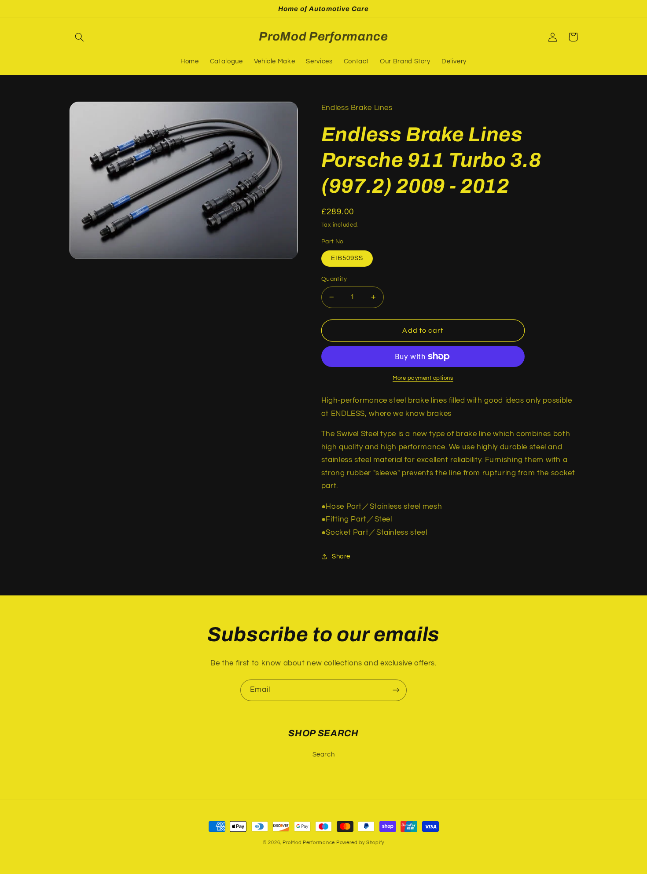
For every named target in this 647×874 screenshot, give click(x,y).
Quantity (334, 279)
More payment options (423, 378)
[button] (80, 37)
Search (323, 754)
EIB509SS (347, 258)
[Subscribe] (396, 690)
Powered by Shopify (360, 842)
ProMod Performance (309, 842)
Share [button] (341, 556)
